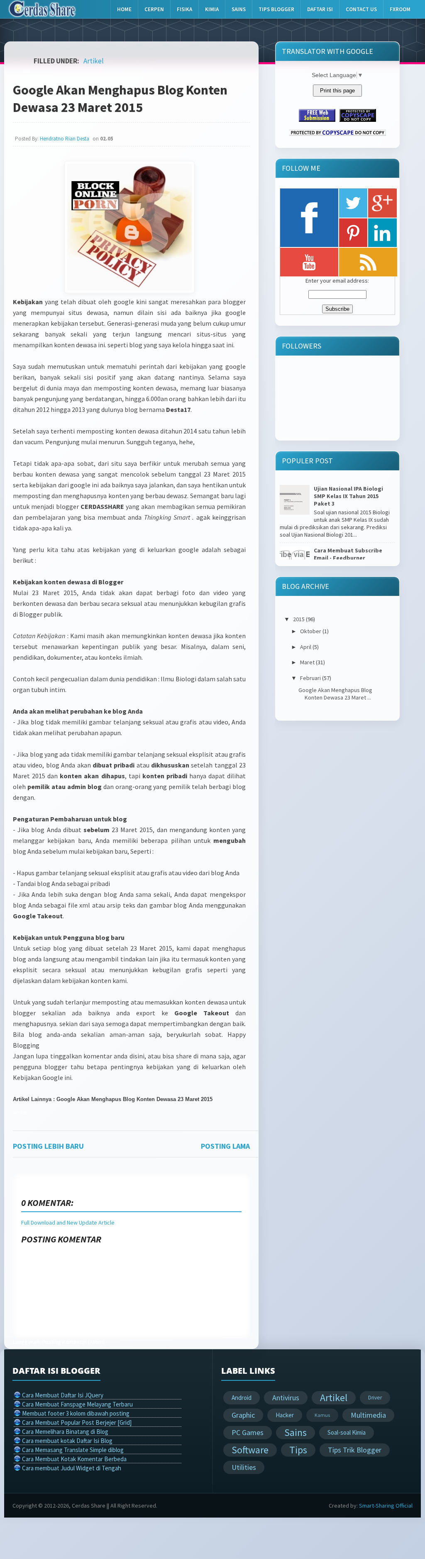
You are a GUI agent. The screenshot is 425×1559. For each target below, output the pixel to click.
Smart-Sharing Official (386, 1505)
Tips (298, 1449)
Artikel (93, 60)
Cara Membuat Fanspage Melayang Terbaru (77, 1404)
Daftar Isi (320, 9)
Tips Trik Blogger (354, 1450)
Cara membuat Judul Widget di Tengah (71, 1468)
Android (242, 1398)
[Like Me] (309, 218)
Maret (307, 662)
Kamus (322, 1415)
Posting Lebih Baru (48, 1146)
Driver (375, 1397)
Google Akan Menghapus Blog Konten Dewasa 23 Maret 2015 (120, 99)
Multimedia (368, 1415)
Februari (310, 678)
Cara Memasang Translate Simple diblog (73, 1450)
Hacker (285, 1415)
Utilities (244, 1467)
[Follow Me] (353, 203)
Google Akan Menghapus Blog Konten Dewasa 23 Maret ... (335, 693)
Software (250, 1449)
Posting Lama (225, 1146)
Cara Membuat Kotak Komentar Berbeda (74, 1459)
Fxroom (400, 9)
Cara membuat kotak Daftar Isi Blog (67, 1441)
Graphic (243, 1415)
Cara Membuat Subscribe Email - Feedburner (348, 554)
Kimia (212, 9)
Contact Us (361, 9)
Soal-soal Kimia (346, 1432)
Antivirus (285, 1397)
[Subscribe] (368, 262)
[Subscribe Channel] (309, 262)
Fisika (184, 9)
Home (124, 9)
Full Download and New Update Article (68, 1222)
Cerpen (154, 9)
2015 (299, 619)
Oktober (310, 631)
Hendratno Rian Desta (64, 138)
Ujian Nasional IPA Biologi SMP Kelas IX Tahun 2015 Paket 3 (348, 496)
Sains (239, 9)
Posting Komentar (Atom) (73, 1342)
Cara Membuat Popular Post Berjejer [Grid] (77, 1422)
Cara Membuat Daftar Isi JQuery (62, 1395)
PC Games (248, 1432)
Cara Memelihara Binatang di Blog (65, 1432)
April (305, 647)
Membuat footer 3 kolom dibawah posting (75, 1413)
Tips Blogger (276, 9)
